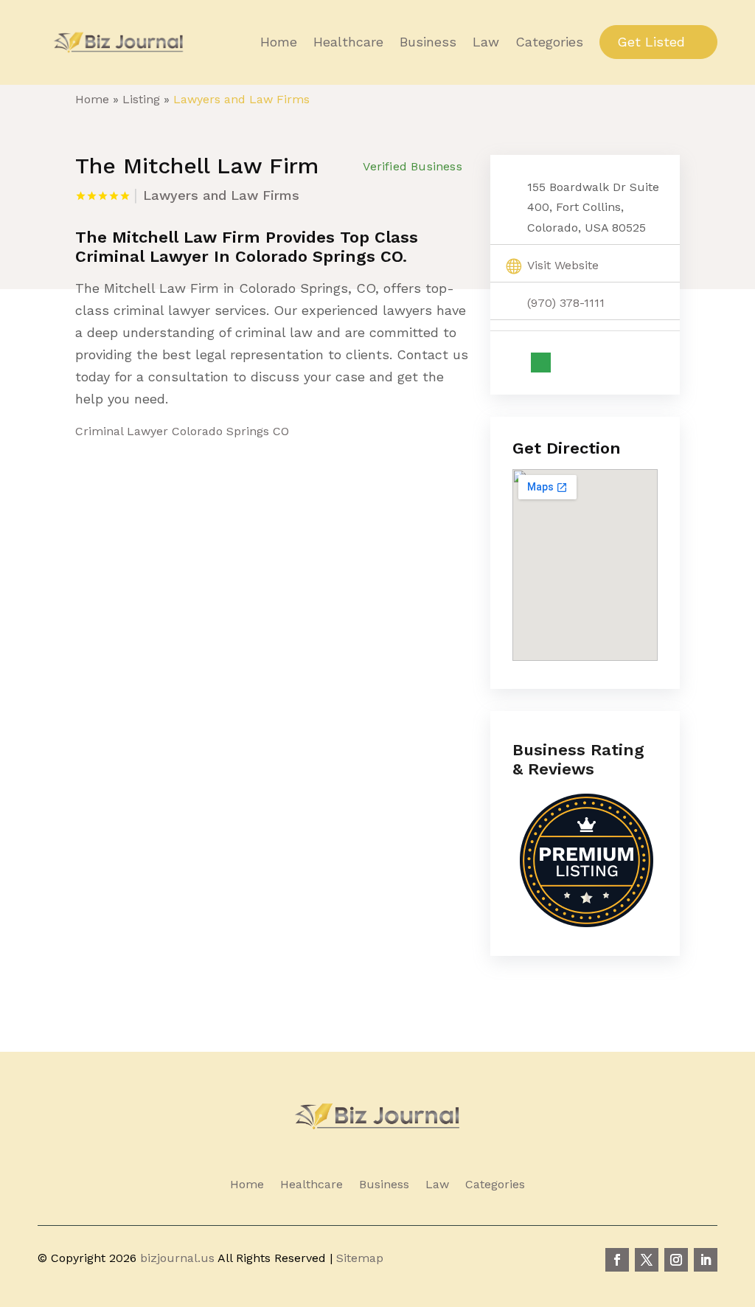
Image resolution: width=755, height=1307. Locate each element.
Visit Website (563, 265)
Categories (549, 42)
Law (486, 42)
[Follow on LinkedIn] (705, 1260)
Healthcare (348, 42)
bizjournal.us (177, 1258)
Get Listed (651, 41)
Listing (141, 99)
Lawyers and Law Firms (241, 99)
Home (278, 42)
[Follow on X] (646, 1260)
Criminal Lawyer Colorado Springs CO (182, 431)
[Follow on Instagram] (676, 1260)
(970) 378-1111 (566, 303)
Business (428, 42)
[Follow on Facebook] (617, 1260)
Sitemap (359, 1258)
